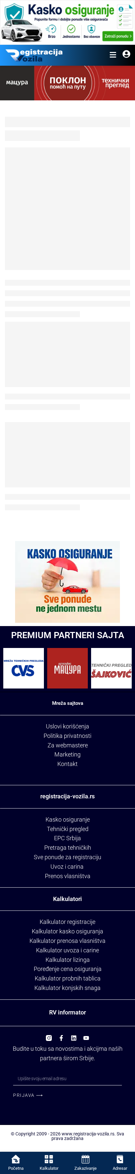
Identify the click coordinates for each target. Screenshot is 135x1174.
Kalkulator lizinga (68, 959)
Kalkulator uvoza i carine (67, 950)
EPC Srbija (67, 838)
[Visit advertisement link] (67, 22)
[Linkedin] (74, 1036)
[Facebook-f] (61, 1036)
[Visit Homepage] (34, 55)
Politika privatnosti (67, 735)
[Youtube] (86, 1036)
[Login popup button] (126, 55)
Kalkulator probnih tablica (68, 978)
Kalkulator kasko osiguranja (67, 931)
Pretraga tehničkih (67, 847)
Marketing (67, 754)
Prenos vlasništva (67, 876)
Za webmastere (68, 745)
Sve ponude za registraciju (67, 857)
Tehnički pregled (67, 828)
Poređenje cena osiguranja (68, 968)
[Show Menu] (113, 55)
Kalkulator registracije (67, 921)
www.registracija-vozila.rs (88, 1133)
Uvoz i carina (67, 866)
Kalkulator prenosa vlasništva (67, 940)
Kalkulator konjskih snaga (67, 987)
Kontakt (67, 763)
